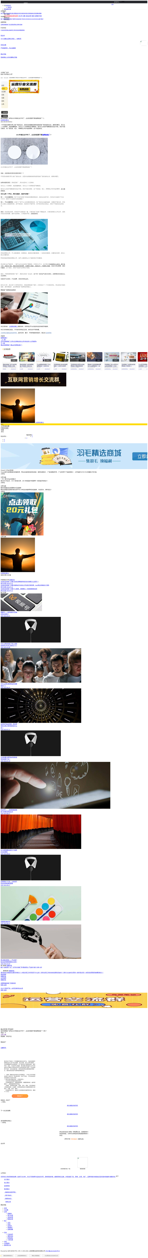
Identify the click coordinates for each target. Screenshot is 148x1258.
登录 (113, 4)
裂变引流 (15, 19)
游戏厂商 (20, 967)
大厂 (11, 967)
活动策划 (22, 13)
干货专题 (10, 1239)
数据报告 (22, 30)
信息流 (10, 1225)
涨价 (34, 967)
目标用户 (6, 967)
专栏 (5, 1241)
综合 (5, 1232)
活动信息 (17, 30)
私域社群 (12, 13)
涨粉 (32, 16)
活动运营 (28, 16)
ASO (9, 1222)
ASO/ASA (31, 19)
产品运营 (7, 13)
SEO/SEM (26, 19)
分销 (37, 967)
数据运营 (17, 13)
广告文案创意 (11, 24)
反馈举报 (7, 1186)
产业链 (31, 967)
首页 (2, 77)
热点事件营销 (18, 24)
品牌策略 (10, 1229)
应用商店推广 (9, 19)
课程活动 (10, 1236)
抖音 (40, 16)
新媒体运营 (11, 16)
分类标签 (7, 1243)
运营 (16, 16)
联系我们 (7, 1189)
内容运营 (27, 13)
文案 (24, 16)
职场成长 (10, 1238)
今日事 (6, 1210)
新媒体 (10, 1213)
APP (40, 967)
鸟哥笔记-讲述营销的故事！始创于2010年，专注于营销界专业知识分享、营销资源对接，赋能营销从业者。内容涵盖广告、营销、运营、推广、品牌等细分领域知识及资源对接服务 (58, 1176)
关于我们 (7, 1179)
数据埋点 (25, 967)
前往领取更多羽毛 (72, 1105)
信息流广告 (20, 19)
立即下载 (3, 1034)
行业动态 (3, 30)
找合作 (10, 7)
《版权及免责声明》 (10, 1192)
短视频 (37, 16)
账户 (2, 967)
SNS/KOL (36, 19)
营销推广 (10, 1227)
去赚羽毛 (3, 1047)
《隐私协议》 (8, 1198)
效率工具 (12, 30)
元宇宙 (15, 967)
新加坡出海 (7, 9)
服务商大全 (7, 1245)
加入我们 (7, 1182)
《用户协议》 (8, 1195)
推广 (5, 1220)
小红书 (20, 16)
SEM (9, 1224)
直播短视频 (38, 13)
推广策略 (3, 19)
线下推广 (41, 19)
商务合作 (8, 1201)
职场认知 (7, 30)
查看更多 (12, 580)
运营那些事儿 (40, 422)
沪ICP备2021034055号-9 (52, 1251)
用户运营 (3, 13)
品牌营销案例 (4, 24)
